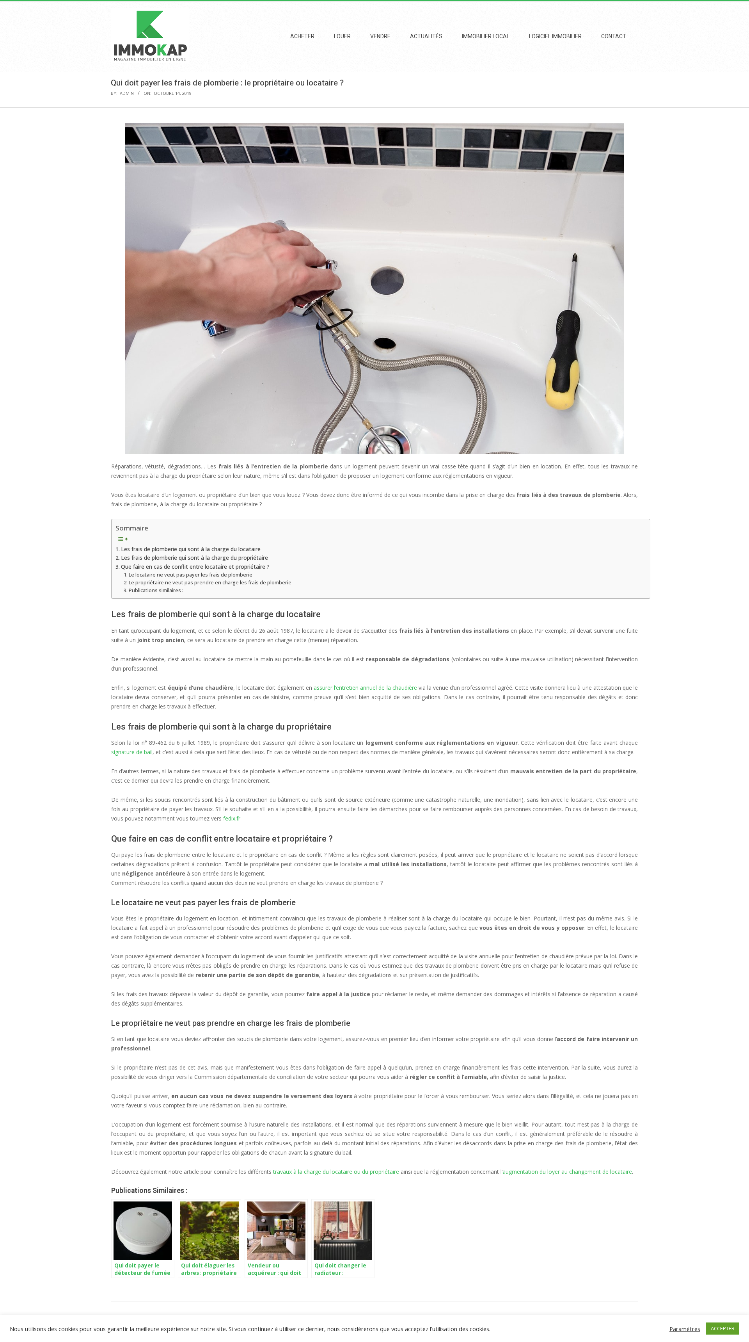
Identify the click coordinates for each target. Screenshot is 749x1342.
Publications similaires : (156, 590)
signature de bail (132, 752)
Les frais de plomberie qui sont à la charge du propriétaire (194, 557)
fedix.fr (231, 818)
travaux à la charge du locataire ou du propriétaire (336, 1171)
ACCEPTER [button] (723, 1328)
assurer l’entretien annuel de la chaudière (365, 687)
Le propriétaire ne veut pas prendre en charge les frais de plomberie (210, 582)
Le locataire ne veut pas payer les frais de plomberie (190, 574)
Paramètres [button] (684, 1328)
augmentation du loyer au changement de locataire (567, 1171)
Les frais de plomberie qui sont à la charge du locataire (191, 549)
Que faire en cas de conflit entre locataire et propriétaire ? (195, 566)
